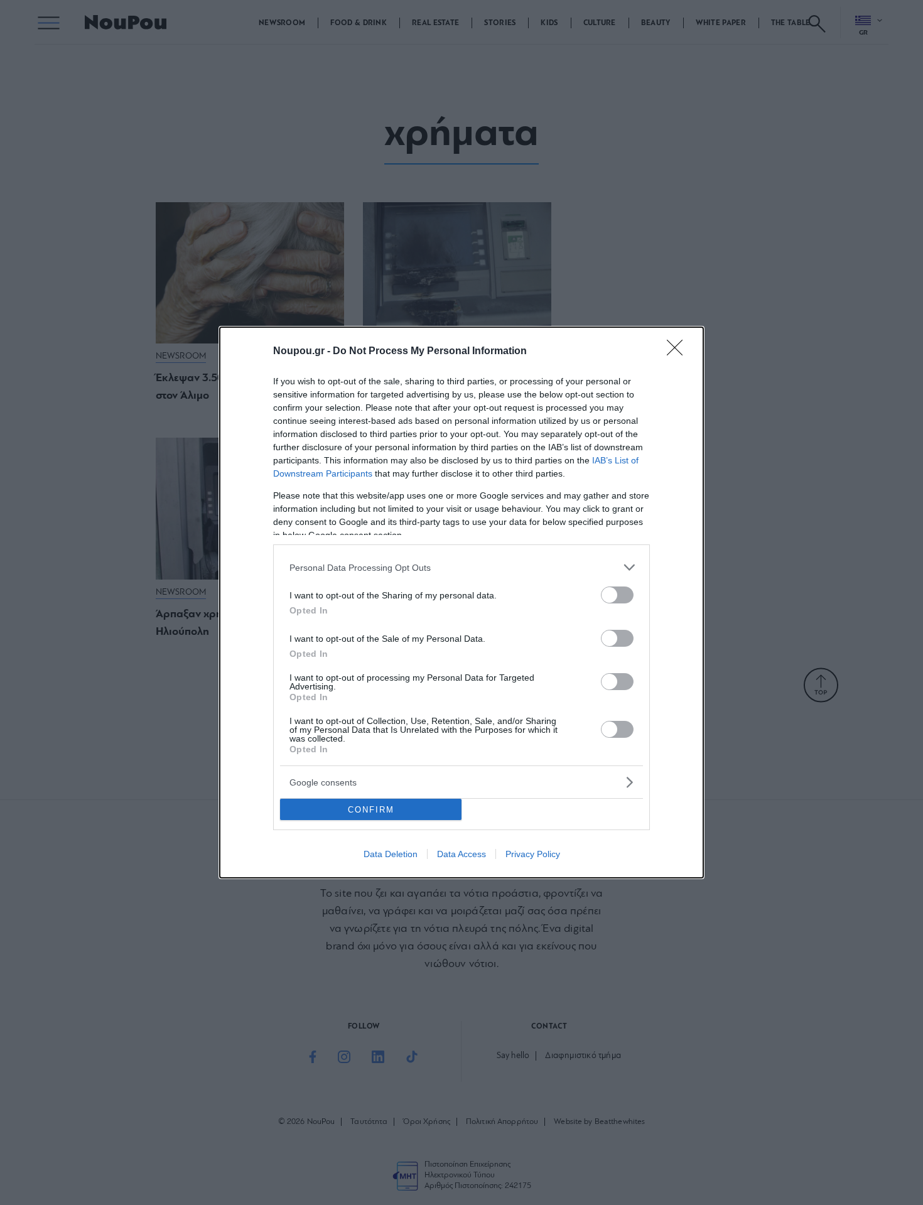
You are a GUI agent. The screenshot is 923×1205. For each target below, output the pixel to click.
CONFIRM (371, 809)
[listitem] (461, 567)
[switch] (617, 594)
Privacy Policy (532, 854)
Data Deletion (391, 854)
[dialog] (461, 602)
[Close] (679, 352)
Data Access (461, 854)
